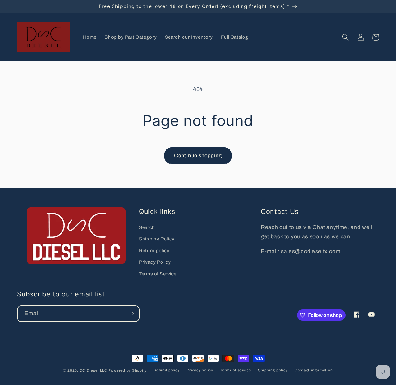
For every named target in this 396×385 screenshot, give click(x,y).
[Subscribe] (131, 313)
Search (147, 227)
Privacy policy (200, 370)
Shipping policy (273, 370)
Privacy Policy (155, 262)
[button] (345, 37)
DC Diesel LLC (93, 370)
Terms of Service (158, 273)
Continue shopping (198, 155)
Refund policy (166, 370)
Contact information (314, 370)
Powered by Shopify (127, 370)
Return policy (154, 250)
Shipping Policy (156, 238)
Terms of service (235, 370)
